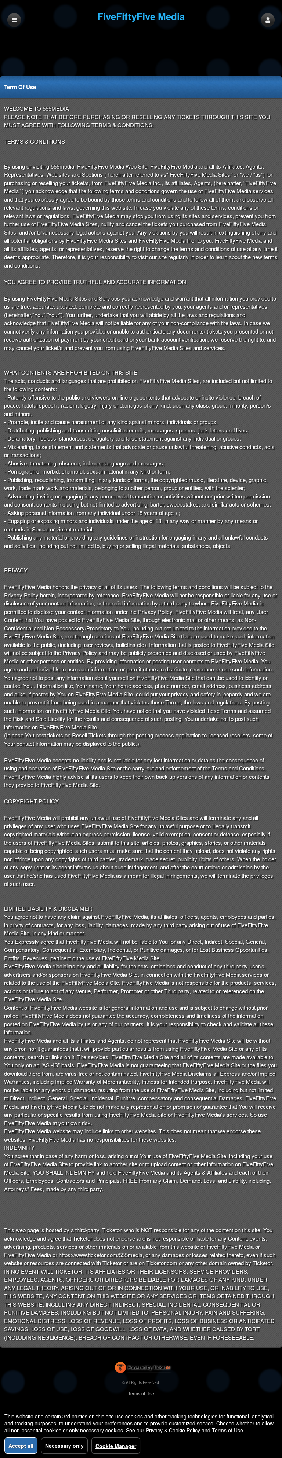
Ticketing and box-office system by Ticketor (142, 1369)
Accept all (20, 1445)
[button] (268, 20)
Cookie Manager (115, 1446)
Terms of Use (141, 1393)
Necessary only (64, 1445)
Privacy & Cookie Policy (173, 1430)
